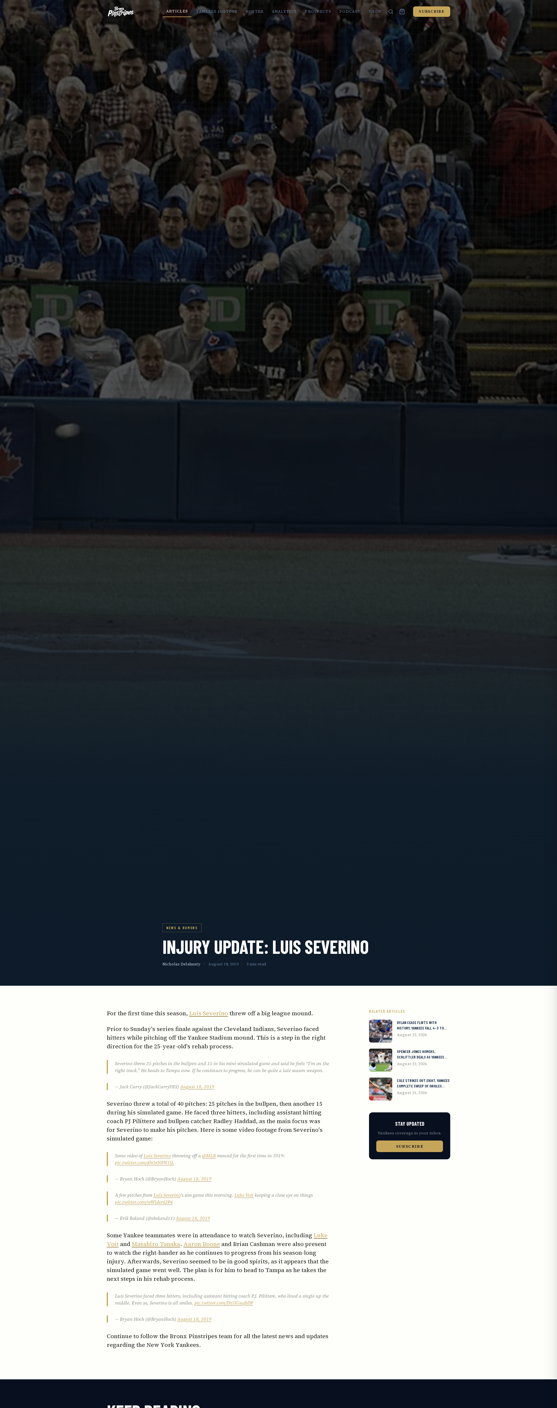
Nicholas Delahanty (181, 964)
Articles (177, 11)
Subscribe (431, 11)
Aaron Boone (201, 1244)
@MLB (209, 1155)
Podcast (350, 11)
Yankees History (217, 11)
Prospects (318, 11)
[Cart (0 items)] (402, 11)
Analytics (284, 11)
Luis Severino (208, 1013)
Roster (255, 11)
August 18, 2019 (197, 1086)
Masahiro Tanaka (156, 1244)
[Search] (391, 12)
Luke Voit (244, 1195)
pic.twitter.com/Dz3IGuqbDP (223, 1303)
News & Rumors (182, 927)
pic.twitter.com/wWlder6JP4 (144, 1202)
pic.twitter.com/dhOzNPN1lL (144, 1162)
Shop (375, 11)
